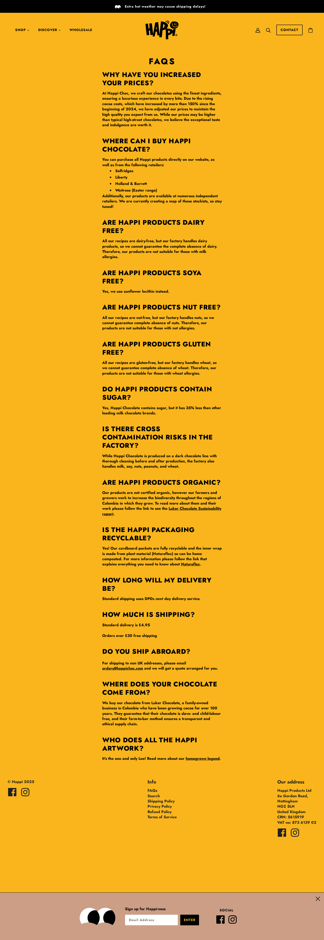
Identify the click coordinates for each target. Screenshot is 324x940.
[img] (12, 792)
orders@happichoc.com (122, 668)
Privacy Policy (160, 806)
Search (154, 796)
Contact (289, 29)
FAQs (152, 790)
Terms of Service (162, 817)
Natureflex (190, 564)
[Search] (268, 29)
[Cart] (310, 29)
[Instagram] (234, 921)
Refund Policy (159, 812)
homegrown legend (203, 758)
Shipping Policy (161, 801)
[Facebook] (222, 921)
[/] (162, 29)
